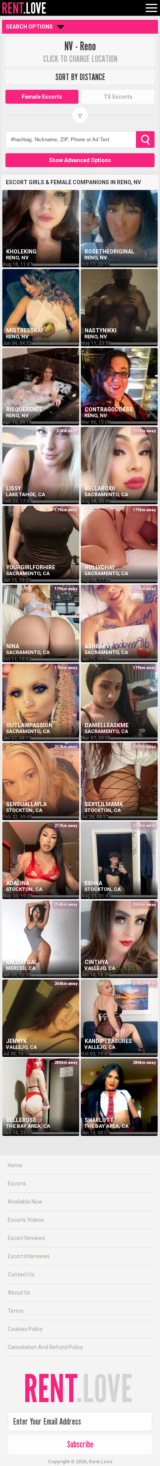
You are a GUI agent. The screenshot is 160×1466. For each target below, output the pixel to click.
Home (15, 1165)
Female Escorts (42, 97)
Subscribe (80, 1444)
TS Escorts (118, 97)
